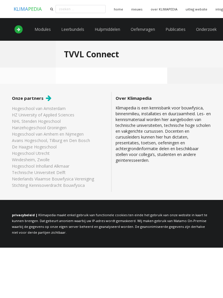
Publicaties (176, 29)
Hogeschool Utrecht (31, 153)
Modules (43, 29)
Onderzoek (206, 29)
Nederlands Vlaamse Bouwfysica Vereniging (53, 179)
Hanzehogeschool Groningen (39, 127)
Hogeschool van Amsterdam (39, 108)
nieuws (136, 9)
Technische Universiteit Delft (39, 172)
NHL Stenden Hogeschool (36, 121)
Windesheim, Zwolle (31, 159)
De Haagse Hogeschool (34, 147)
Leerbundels (72, 29)
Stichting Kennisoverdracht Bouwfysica (48, 185)
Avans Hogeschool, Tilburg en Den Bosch (51, 140)
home (118, 9)
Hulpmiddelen (107, 29)
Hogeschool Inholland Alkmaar (40, 166)
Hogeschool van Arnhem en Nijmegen (48, 134)
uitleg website (196, 9)
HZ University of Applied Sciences (43, 115)
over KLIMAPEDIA (164, 9)
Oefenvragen (143, 29)
